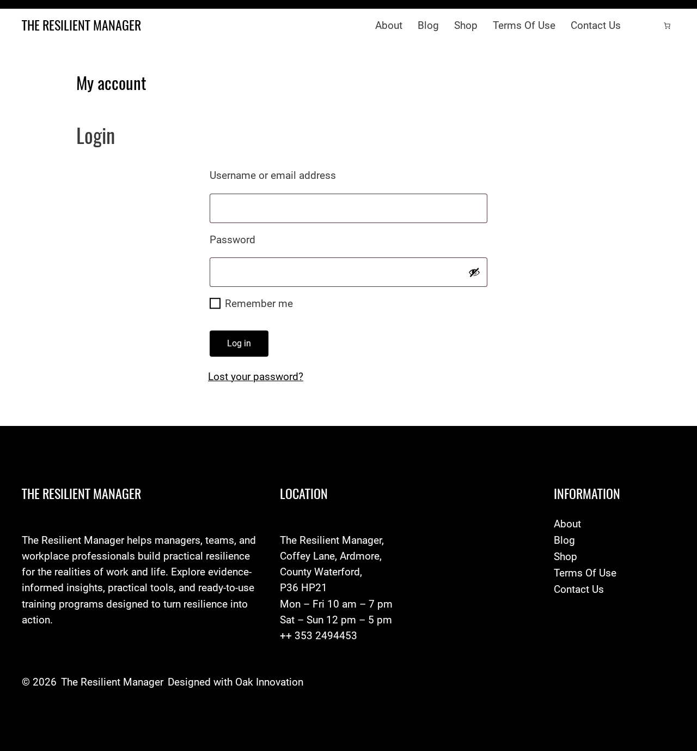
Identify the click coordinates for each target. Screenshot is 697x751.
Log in (239, 343)
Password (256, 239)
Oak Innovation (269, 682)
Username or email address (297, 175)
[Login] (645, 25)
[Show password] (474, 272)
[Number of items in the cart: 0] (667, 25)
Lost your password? (255, 376)
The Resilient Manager (81, 25)
